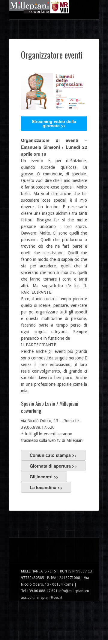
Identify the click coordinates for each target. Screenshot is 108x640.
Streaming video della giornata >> (54, 123)
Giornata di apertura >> (53, 466)
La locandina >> (46, 487)
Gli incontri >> (44, 477)
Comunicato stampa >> (53, 455)
